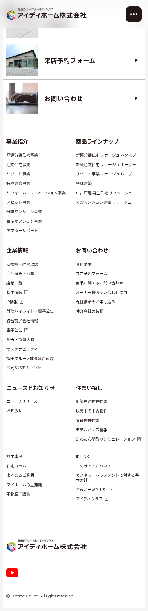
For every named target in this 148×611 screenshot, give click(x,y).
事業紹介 (17, 141)
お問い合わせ (91, 250)
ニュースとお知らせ (30, 387)
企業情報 (17, 250)
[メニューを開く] (134, 14)
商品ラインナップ (97, 141)
